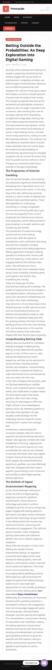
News (16, 17)
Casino (35, 23)
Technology (11, 23)
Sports (24, 23)
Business (27, 17)
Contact (9, 28)
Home (7, 17)
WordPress (26, 666)
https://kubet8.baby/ (28, 594)
